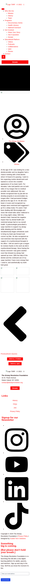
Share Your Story (14, 32)
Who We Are (9, 11)
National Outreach (14, 27)
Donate (10, 37)
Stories (10, 51)
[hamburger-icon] (3, 9)
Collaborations (13, 46)
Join (15, 408)
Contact (7, 54)
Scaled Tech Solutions (18, 538)
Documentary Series (15, 23)
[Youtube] (16, 474)
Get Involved (9, 30)
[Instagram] (16, 453)
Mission (10, 13)
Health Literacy (13, 25)
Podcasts (11, 44)
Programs (8, 20)
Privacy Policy (15, 411)
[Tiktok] (16, 529)
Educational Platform (12, 39)
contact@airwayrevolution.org (12, 382)
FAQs (15, 404)
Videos (10, 42)
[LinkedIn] (16, 502)
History (10, 16)
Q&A (9, 49)
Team (10, 18)
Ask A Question (13, 35)
